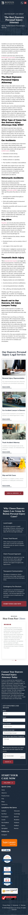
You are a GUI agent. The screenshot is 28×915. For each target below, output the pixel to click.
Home (3, 26)
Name (4, 711)
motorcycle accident (11, 190)
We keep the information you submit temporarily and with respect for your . (13, 749)
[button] (25, 3)
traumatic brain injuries (11, 261)
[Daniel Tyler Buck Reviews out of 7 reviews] (7, 863)
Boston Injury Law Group (8, 57)
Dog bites (4, 223)
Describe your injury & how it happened (13, 736)
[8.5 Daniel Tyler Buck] (7, 886)
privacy (4, 751)
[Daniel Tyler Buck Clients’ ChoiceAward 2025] (7, 875)
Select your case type (9, 730)
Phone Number (7, 723)
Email (4, 717)
